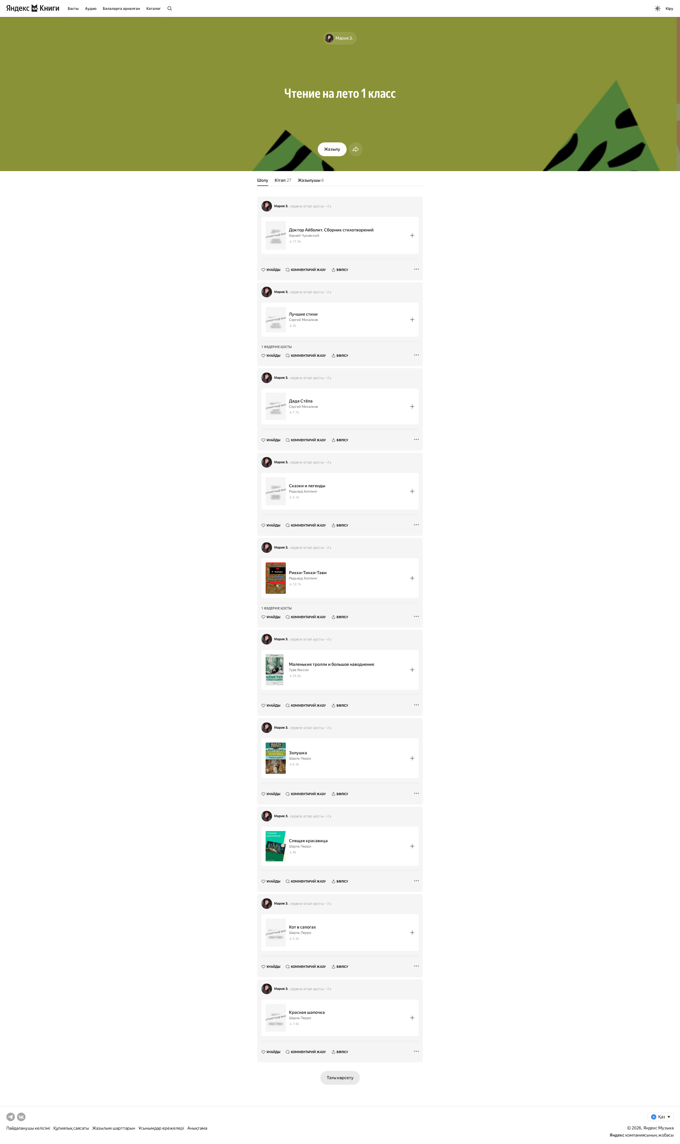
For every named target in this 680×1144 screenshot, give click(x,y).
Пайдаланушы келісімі (28, 1128)
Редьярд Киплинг (303, 491)
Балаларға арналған (121, 8)
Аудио (90, 8)
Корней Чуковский (304, 236)
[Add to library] (412, 235)
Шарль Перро (300, 758)
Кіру (669, 8)
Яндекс (617, 1135)
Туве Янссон (299, 670)
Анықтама (197, 1128)
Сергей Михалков (303, 320)
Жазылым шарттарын (113, 1128)
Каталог (153, 8)
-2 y (328, 206)
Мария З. (281, 206)
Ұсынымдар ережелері (161, 1128)
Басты (73, 8)
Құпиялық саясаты (71, 1128)
